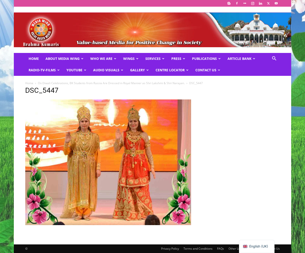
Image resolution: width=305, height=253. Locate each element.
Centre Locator (170, 70)
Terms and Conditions (198, 249)
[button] (274, 59)
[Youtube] (276, 3)
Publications (204, 58)
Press (176, 58)
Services (153, 58)
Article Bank (239, 58)
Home (34, 58)
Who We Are (101, 58)
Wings (129, 58)
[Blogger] (229, 3)
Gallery (137, 70)
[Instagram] (252, 3)
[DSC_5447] (108, 224)
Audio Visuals (106, 70)
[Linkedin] (260, 3)
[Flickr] (244, 3)
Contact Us (205, 70)
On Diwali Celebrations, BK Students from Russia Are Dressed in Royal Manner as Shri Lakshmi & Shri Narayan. (111, 83)
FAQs (220, 249)
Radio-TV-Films (42, 70)
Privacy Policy (170, 249)
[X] (268, 3)
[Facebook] (236, 3)
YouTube (74, 70)
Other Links (236, 249)
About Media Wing (63, 58)
